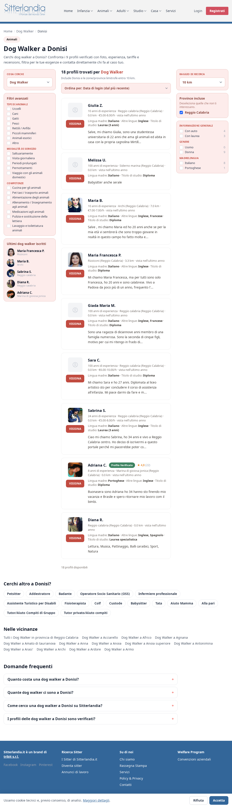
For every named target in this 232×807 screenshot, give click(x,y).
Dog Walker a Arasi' (18, 649)
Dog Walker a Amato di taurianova (30, 643)
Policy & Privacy (131, 778)
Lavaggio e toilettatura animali (27, 228)
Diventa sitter (72, 765)
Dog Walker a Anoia (106, 643)
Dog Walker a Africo (136, 637)
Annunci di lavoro (75, 772)
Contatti (126, 785)
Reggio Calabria (197, 112)
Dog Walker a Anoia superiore (147, 643)
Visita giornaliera (23, 158)
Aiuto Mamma (182, 603)
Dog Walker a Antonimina (193, 643)
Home (68, 11)
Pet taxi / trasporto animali (30, 193)
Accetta (219, 800)
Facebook (11, 765)
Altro (15, 143)
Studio (138, 11)
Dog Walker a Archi (51, 649)
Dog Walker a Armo (119, 649)
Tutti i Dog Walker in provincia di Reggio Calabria (41, 637)
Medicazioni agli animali (28, 212)
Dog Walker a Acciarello (100, 637)
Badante (65, 594)
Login (198, 11)
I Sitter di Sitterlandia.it (79, 759)
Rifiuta (198, 800)
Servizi (171, 11)
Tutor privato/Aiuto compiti (85, 613)
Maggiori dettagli (96, 800)
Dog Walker (25, 31)
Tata (158, 603)
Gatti (15, 118)
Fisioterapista (75, 603)
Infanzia (83, 11)
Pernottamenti (22, 168)
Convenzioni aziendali (194, 759)
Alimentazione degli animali (30, 197)
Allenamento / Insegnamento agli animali (32, 204)
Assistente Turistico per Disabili (31, 603)
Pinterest (46, 765)
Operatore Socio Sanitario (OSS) (105, 594)
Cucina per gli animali (26, 188)
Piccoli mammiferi (24, 133)
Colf (97, 603)
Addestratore (39, 594)
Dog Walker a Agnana (171, 637)
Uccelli (16, 109)
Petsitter (14, 594)
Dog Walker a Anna (73, 643)
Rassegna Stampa (133, 765)
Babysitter (139, 603)
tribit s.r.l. (11, 756)
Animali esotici (21, 138)
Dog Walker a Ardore (85, 649)
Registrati (217, 11)
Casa (154, 11)
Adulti (121, 11)
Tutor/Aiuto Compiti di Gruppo (31, 613)
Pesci (15, 123)
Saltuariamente (22, 153)
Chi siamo (127, 759)
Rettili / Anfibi (21, 128)
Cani (15, 114)
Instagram (28, 765)
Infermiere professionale (157, 594)
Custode (115, 603)
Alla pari (208, 603)
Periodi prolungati (24, 163)
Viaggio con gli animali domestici (27, 175)
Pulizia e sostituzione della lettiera (29, 218)
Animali (103, 11)
